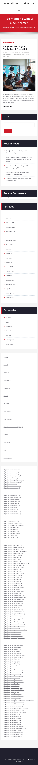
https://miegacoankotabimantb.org (14, 682)
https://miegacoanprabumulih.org (13, 658)
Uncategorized (10, 340)
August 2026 (9, 214)
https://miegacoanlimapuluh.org (13, 620)
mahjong (6, 403)
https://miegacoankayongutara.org (14, 547)
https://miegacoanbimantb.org (13, 569)
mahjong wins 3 (7, 54)
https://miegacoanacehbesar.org (13, 583)
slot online (7, 388)
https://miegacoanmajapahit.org (13, 736)
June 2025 (9, 253)
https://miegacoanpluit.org (26, 700)
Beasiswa (8, 318)
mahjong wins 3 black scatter (21, 54)
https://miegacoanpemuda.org (12, 650)
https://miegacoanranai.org (11, 668)
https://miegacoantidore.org (12, 664)
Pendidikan (14, 52)
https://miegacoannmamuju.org (13, 571)
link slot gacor (8, 458)
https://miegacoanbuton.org (12, 589)
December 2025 (10, 227)
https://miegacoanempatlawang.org (14, 595)
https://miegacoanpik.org (11, 700)
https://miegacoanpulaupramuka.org (14, 656)
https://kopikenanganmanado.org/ (14, 525)
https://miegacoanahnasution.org (13, 645)
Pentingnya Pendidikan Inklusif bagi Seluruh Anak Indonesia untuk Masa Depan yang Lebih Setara (19, 159)
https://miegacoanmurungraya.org (14, 567)
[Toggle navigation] (19, 10)
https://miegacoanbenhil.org (12, 684)
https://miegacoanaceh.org (11, 666)
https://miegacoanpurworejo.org (13, 604)
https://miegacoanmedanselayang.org (15, 728)
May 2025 (9, 258)
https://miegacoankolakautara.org (13, 702)
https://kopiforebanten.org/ (12, 470)
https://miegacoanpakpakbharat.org (14, 614)
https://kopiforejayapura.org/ (12, 476)
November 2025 (10, 231)
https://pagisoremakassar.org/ (12, 486)
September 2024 (10, 284)
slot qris (6, 435)
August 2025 (9, 245)
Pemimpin (9, 326)
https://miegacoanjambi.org (12, 714)
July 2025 (8, 249)
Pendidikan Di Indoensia (19, 3)
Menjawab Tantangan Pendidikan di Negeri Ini (21, 27)
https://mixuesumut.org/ (11, 537)
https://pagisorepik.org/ (10, 484)
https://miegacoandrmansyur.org (13, 636)
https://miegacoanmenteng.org (13, 698)
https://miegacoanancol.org (12, 628)
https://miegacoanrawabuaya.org (13, 688)
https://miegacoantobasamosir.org (14, 587)
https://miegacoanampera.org (12, 674)
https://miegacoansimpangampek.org (15, 597)
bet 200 (6, 357)
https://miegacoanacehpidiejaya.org (14, 612)
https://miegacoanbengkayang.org (14, 622)
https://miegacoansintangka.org (13, 559)
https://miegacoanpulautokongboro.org (15, 551)
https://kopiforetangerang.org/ (13, 482)
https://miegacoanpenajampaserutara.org (16, 708)
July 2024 (8, 289)
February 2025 (10, 271)
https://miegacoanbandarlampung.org (15, 712)
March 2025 (9, 267)
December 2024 (10, 280)
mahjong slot (25, 52)
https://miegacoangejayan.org (12, 648)
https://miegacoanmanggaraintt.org (14, 573)
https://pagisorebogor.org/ (11, 521)
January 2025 (10, 275)
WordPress (18, 759)
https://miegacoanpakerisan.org (13, 632)
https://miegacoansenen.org (12, 678)
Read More (6, 106)
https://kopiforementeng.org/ (12, 506)
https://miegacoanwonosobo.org (13, 672)
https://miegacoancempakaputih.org (14, 624)
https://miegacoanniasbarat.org (13, 575)
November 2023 (10, 293)
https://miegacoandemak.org (12, 616)
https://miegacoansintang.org (12, 654)
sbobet (6, 396)
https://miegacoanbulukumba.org (13, 555)
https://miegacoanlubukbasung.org (14, 704)
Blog (7, 322)
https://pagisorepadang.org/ (12, 501)
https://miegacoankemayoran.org (13, 680)
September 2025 (10, 240)
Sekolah (8, 335)
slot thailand (7, 411)
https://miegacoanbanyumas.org (13, 553)
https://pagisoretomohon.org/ (12, 497)
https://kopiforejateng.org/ (11, 472)
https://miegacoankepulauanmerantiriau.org (17, 563)
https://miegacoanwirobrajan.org (13, 732)
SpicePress (30, 759)
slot (5, 450)
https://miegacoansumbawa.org (13, 606)
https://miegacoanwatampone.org (14, 600)
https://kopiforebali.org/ (11, 529)
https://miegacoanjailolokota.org (13, 610)
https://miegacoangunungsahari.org (14, 626)
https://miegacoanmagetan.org (13, 577)
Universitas (9, 344)
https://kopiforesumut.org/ (11, 474)
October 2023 (10, 298)
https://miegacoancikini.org (11, 686)
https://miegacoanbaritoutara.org (13, 602)
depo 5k (6, 365)
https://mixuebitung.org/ (11, 478)
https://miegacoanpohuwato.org (13, 549)
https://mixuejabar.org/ (10, 535)
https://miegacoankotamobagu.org (14, 565)
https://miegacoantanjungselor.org (14, 710)
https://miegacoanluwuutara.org (13, 585)
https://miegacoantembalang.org (13, 734)
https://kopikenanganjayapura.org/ (14, 480)
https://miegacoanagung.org (12, 662)
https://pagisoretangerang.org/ (13, 523)
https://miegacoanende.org (11, 660)
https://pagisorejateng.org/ (11, 504)
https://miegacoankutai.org (11, 608)
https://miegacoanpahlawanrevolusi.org (15, 630)
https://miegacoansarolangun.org (13, 618)
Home (5, 27)
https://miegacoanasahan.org (12, 593)
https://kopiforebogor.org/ (11, 531)
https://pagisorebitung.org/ (11, 499)
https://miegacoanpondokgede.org (14, 696)
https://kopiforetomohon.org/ (12, 512)
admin (6, 52)
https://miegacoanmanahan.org (13, 545)
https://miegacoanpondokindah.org (14, 690)
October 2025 (10, 236)
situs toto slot (8, 419)
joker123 (6, 372)
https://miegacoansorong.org (12, 716)
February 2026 (10, 223)
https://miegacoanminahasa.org (13, 718)
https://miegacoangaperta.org (12, 730)
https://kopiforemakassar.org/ (12, 514)
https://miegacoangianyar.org (12, 720)
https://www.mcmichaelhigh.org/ (13, 427)
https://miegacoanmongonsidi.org (13, 726)
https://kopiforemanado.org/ (12, 533)
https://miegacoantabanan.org (12, 581)
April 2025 (9, 262)
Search (6, 117)
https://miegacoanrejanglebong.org (14, 591)
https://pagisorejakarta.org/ (12, 488)
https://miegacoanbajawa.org (12, 561)
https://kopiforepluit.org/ (11, 510)
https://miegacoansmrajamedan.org (14, 638)
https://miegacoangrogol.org (12, 692)
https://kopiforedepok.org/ (11, 527)
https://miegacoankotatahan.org (13, 670)
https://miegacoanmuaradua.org (13, 706)
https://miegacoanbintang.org (12, 557)
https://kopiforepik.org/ (10, 508)
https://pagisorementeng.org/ (12, 495)
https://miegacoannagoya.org (12, 724)
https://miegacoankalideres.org (13, 694)
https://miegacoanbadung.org (12, 579)
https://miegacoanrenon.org (12, 652)
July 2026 (8, 218)
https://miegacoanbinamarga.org (13, 676)
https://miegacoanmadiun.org (12, 634)
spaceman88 (6, 56)
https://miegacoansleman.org (12, 722)
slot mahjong (7, 380)
